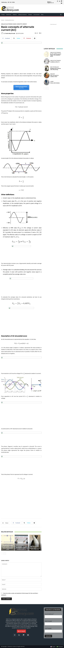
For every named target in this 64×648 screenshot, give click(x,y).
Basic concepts (17, 24)
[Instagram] (57, 1)
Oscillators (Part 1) (21, 549)
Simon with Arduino (55, 83)
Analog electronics (9, 20)
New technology (34, 546)
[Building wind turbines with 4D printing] (35, 543)
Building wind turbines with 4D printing (35, 549)
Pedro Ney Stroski (10, 33)
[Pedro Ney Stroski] (2, 33)
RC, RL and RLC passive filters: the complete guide (7, 548)
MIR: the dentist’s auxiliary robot (54, 76)
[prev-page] (2, 553)
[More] (34, 38)
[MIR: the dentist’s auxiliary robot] (47, 75)
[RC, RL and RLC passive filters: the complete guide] (7, 543)
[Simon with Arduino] (47, 82)
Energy (25, 24)
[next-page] (5, 553)
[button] (60, 14)
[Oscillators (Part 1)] (21, 543)
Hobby (52, 81)
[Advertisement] (39, 8)
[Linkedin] (59, 1)
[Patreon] (61, 1)
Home (2, 20)
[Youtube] (61, 3)
